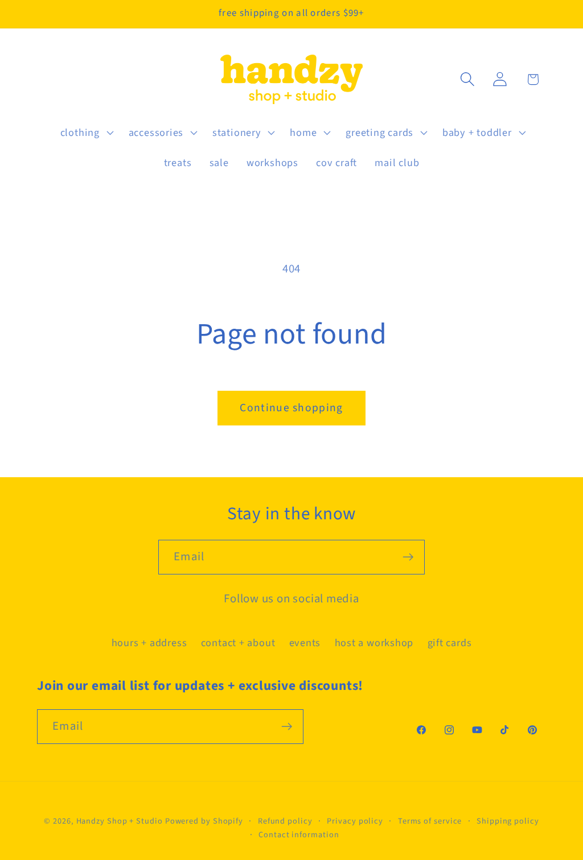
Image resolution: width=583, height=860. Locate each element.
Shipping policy (508, 821)
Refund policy (285, 821)
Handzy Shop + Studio (119, 821)
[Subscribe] (408, 557)
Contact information (298, 835)
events (305, 642)
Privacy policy (355, 821)
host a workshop (374, 642)
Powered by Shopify (204, 821)
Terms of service (430, 821)
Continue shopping (291, 408)
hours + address (149, 642)
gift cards (450, 642)
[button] (85, 132)
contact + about (238, 642)
